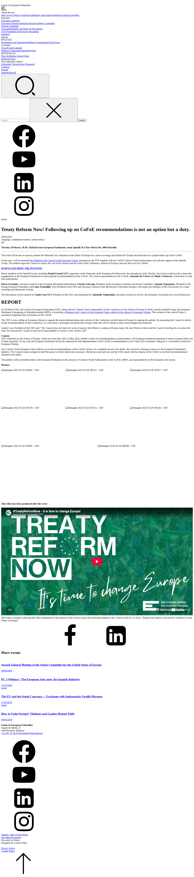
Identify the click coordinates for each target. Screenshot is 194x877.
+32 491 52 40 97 (9, 733)
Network (29, 15)
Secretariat (6, 29)
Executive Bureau (9, 23)
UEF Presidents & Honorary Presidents (20, 31)
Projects (32, 50)
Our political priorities (68, 15)
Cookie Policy (8, 851)
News (4, 48)
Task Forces (54, 42)
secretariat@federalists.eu (30, 733)
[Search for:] (15, 120)
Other (26, 56)
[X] (24, 646)
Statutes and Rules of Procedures (27, 29)
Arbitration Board (26, 23)
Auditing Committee (45, 23)
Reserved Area (8, 59)
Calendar (17, 48)
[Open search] (25, 86)
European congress (10, 20)
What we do (19, 15)
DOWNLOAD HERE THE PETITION (21, 268)
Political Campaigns (10, 50)
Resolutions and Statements (14, 42)
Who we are (7, 15)
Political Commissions (38, 42)
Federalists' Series (9, 64)
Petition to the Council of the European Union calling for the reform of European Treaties (108, 312)
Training (24, 50)
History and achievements (46, 15)
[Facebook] (70, 646)
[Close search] (54, 110)
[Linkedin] (116, 646)
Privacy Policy (8, 848)
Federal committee (10, 26)
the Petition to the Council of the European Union (54, 260)
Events (10, 48)
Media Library (17, 56)
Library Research (26, 64)
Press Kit (5, 56)
